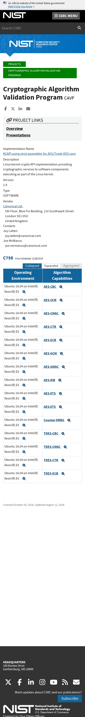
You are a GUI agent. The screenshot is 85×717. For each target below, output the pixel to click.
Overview (14, 128)
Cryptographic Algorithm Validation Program (34, 73)
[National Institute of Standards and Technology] (36, 709)
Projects (14, 64)
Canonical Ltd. (13, 206)
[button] (24, 292)
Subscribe (69, 698)
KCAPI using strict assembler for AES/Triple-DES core (39, 154)
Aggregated (71, 266)
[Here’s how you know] (42, 5)
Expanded (51, 266)
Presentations (18, 135)
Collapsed (32, 266)
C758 (8, 258)
